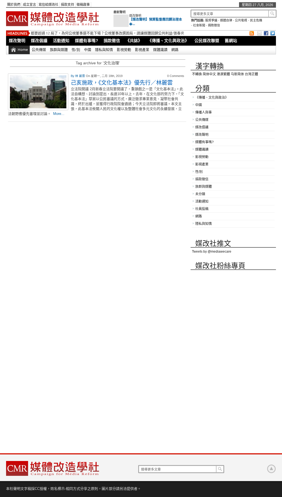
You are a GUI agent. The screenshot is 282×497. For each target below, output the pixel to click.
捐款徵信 (214, 25)
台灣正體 (251, 74)
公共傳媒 (39, 49)
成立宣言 (29, 5)
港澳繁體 (223, 74)
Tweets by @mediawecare (211, 251)
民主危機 (256, 20)
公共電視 (241, 20)
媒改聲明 (135, 15)
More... (58, 114)
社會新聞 (199, 25)
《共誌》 (134, 40)
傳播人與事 (203, 112)
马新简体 (237, 74)
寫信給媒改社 (48, 5)
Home (23, 49)
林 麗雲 (80, 76)
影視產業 (142, 49)
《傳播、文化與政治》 (168, 40)
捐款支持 (67, 5)
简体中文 (209, 74)
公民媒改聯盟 (206, 40)
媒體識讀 (160, 49)
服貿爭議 (211, 20)
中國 (87, 49)
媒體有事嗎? (86, 40)
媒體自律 (226, 20)
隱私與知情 (104, 49)
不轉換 (197, 74)
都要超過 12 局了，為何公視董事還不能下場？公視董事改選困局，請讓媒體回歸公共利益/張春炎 (107, 33)
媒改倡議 (39, 40)
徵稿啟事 (83, 5)
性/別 (76, 49)
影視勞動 (124, 49)
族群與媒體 (59, 49)
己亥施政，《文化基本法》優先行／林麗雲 (122, 82)
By (73, 76)
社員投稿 (201, 209)
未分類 (200, 194)
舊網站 (231, 40)
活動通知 (61, 40)
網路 (174, 49)
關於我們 (13, 5)
